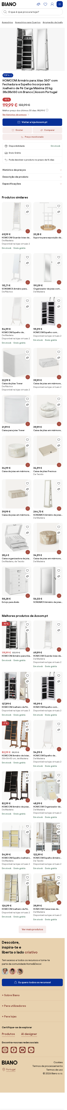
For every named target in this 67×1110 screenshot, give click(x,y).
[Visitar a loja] (32, 49)
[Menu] (60, 4)
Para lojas (10, 1016)
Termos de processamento (47, 1066)
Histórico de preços (14, 170)
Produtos (8, 1034)
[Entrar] (52, 4)
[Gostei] (27, 206)
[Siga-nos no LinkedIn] (31, 1050)
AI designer (29, 1034)
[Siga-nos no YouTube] (22, 1050)
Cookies (58, 1062)
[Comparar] (27, 211)
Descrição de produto (15, 176)
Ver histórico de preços (14, 115)
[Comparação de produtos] (38, 4)
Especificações (11, 183)
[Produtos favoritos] (45, 4)
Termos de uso (54, 1069)
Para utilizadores (15, 1005)
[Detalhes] (28, 231)
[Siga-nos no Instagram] (5, 1050)
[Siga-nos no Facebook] (14, 1050)
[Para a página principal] (9, 4)
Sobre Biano (12, 995)
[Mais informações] (47, 110)
